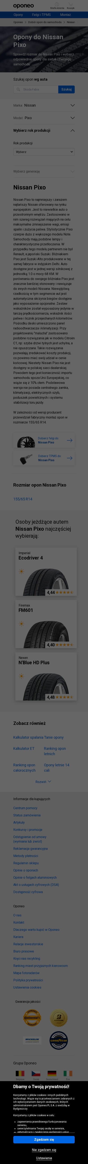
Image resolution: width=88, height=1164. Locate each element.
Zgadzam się (44, 1140)
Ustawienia (44, 1158)
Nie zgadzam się (44, 1150)
